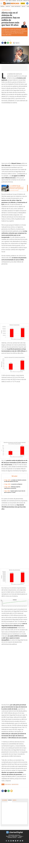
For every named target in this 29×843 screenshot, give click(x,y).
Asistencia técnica (12, 837)
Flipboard (18, 841)
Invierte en (8, 6)
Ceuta (7, 0)
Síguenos (17, 42)
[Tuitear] (5, 43)
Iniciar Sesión (27, 3)
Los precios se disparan (13, 484)
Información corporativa (14, 835)
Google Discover (15, 841)
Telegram (20, 841)
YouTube (13, 841)
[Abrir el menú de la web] (1, 3)
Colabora (23, 3)
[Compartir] (2, 43)
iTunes (22, 841)
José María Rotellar (6, 10)
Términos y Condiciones (11, 836)
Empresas (2, 6)
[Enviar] (8, 43)
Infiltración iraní (26, 0)
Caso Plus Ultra (19, 0)
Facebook (6, 841)
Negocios (23, 6)
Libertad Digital (14, 832)
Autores (19, 837)
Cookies (20, 836)
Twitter (9, 841)
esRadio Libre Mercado (16, 6)
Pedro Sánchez (8, 784)
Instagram (11, 841)
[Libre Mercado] (11, 3)
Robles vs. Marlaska (12, 0)
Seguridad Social (15, 784)
